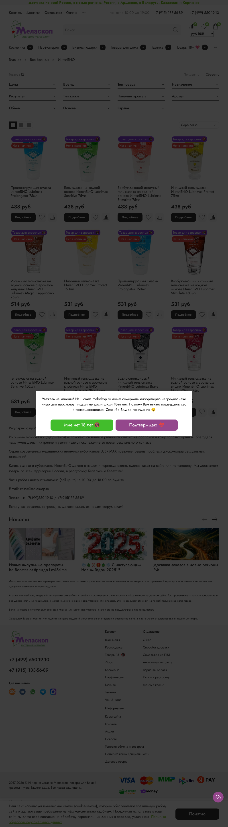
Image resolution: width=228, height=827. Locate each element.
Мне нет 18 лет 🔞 (82, 425)
